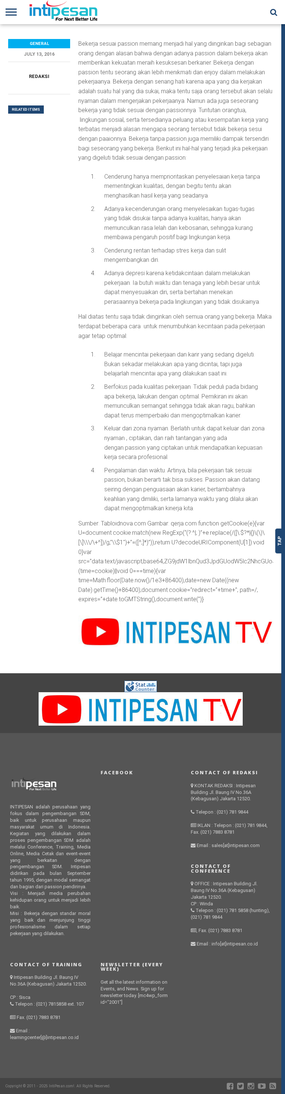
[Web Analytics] (140, 690)
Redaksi (39, 76)
